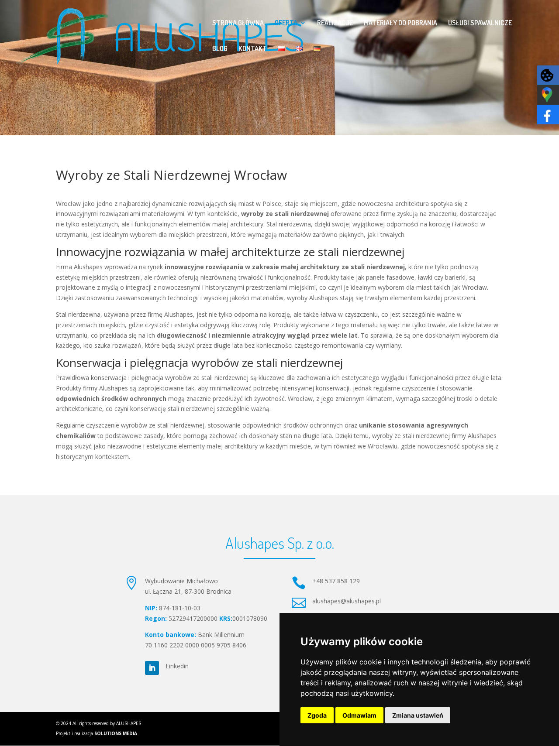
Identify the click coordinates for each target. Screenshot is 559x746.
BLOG (220, 49)
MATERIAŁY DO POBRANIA (400, 23)
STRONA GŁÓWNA (238, 23)
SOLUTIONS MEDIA (115, 733)
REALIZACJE (335, 23)
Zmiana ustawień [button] (417, 715)
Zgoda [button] (317, 715)
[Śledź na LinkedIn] (152, 668)
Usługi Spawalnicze (480, 23)
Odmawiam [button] (359, 715)
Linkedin (177, 666)
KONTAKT (252, 49)
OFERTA (286, 23)
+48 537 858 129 (336, 581)
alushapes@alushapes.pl (346, 601)
